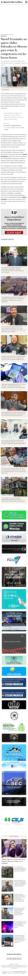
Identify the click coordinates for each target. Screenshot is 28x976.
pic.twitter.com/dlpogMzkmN (12, 125)
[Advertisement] (14, 14)
